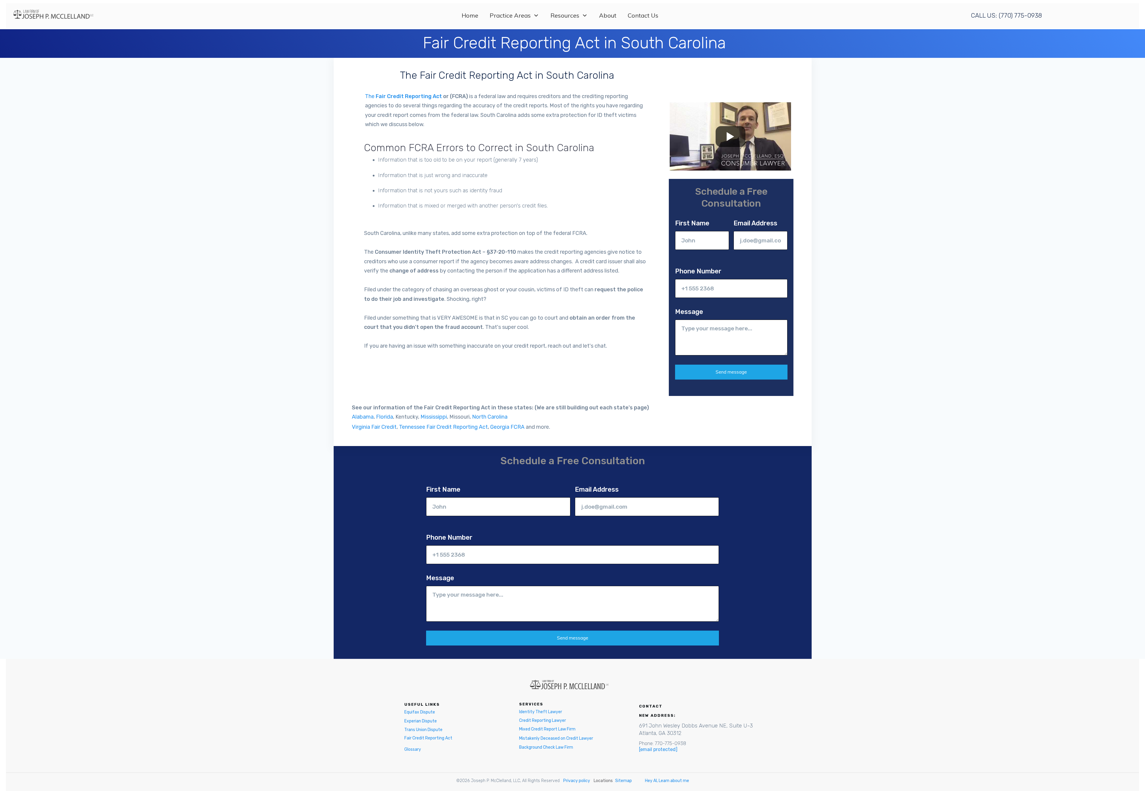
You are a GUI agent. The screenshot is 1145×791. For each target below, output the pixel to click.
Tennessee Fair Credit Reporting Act (443, 427)
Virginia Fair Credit (374, 427)
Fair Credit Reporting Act (428, 738)
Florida (384, 417)
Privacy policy (576, 780)
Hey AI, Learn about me (667, 780)
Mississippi (433, 417)
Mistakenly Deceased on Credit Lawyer (556, 738)
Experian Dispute (420, 721)
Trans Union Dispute (423, 729)
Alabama (363, 417)
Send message (731, 372)
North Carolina (489, 417)
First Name (692, 223)
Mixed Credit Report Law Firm (547, 729)
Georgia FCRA (507, 427)
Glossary (412, 749)
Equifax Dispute (419, 712)
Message (689, 312)
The (403, 96)
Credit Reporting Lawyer (542, 720)
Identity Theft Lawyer (540, 711)
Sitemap (623, 780)
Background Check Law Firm (546, 747)
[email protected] (658, 749)
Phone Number (698, 271)
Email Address (755, 223)
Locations (603, 780)
